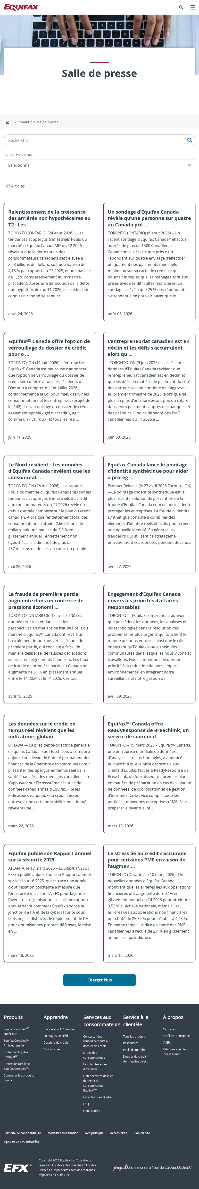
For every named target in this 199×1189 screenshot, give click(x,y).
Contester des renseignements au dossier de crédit (96, 1041)
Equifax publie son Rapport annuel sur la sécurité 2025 (49, 856)
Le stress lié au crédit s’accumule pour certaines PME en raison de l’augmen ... (147, 859)
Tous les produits (134, 1036)
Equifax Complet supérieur (16, 1031)
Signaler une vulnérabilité (22, 1142)
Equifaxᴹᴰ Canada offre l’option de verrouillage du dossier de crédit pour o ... (49, 347)
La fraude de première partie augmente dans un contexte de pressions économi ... (45, 600)
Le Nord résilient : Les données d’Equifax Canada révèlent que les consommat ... (49, 471)
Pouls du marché (134, 1050)
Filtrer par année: (18, 154)
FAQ (86, 1104)
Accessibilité (118, 1133)
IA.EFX (167, 1042)
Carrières (169, 1029)
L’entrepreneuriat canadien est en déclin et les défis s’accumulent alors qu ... (149, 347)
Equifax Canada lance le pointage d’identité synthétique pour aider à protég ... (148, 471)
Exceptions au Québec (98, 1097)
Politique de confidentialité (22, 1133)
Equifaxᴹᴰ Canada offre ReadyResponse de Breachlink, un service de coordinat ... (148, 730)
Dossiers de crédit (55, 1042)
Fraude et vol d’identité (58, 1029)
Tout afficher (51, 1049)
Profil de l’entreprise (176, 1036)
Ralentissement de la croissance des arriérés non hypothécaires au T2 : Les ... (49, 218)
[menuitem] (181, 7)
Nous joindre (91, 1111)
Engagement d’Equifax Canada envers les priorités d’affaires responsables (144, 600)
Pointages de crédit (56, 1036)
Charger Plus (99, 980)
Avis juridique (94, 1133)
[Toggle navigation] (193, 7)
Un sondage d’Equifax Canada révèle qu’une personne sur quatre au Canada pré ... (149, 218)
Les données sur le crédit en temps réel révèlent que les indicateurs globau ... (41, 730)
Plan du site (142, 1133)
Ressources (131, 1043)
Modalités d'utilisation (63, 1133)
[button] (181, 7)
